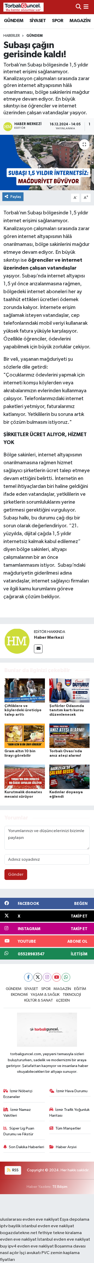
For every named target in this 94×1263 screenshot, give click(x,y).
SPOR (57, 20)
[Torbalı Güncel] (23, 7)
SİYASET (38, 20)
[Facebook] (28, 977)
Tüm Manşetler (68, 1128)
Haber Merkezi (49, 637)
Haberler (11, 36)
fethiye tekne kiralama (60, 1233)
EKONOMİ (19, 995)
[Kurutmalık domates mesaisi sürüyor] (24, 777)
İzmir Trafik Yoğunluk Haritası (69, 1112)
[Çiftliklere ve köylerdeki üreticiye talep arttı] (24, 690)
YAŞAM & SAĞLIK (45, 995)
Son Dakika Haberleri (26, 1147)
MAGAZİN (79, 20)
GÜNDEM (13, 20)
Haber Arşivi (66, 1147)
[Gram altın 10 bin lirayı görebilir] (24, 736)
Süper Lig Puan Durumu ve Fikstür (18, 1131)
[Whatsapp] (66, 977)
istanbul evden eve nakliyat (47, 1226)
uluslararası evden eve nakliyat (29, 1219)
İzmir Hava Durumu (71, 1091)
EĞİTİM (80, 989)
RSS (15, 1170)
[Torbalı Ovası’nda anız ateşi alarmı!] (69, 736)
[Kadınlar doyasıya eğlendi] (69, 777)
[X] (37, 977)
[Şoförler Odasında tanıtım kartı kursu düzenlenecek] (69, 690)
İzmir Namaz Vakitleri (17, 1112)
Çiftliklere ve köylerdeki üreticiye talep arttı (23, 710)
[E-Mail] (38, 649)
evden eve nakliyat (18, 1239)
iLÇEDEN (63, 1000)
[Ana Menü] (86, 7)
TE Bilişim (59, 1187)
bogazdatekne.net (19, 1233)
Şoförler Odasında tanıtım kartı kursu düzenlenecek (66, 710)
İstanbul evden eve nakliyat (63, 1239)
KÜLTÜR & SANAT (38, 1000)
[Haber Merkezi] (17, 641)
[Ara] (78, 7)
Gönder (16, 874)
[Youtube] (56, 977)
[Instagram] (47, 977)
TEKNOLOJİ (72, 995)
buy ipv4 (8, 1246)
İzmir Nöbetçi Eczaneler (18, 1094)
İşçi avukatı (30, 1253)
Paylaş (15, 197)
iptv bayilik (10, 1226)
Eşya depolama (74, 1219)
